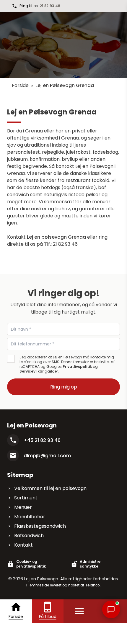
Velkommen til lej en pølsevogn (50, 488)
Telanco (92, 585)
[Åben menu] (79, 611)
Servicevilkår (31, 371)
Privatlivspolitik (77, 366)
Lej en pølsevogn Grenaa (56, 237)
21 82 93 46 (50, 5)
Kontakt (23, 545)
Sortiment (26, 497)
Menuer (23, 507)
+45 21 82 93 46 (42, 440)
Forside (20, 85)
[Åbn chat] (111, 609)
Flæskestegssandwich (40, 526)
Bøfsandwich (29, 535)
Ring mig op (63, 386)
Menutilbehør (29, 516)
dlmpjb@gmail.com (47, 455)
